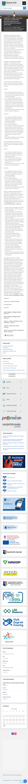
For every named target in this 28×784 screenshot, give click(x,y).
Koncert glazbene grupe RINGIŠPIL (14, 480)
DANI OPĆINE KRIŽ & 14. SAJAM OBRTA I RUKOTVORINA (13, 446)
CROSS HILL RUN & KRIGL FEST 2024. (10, 365)
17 (3, 720)
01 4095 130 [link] (5, 685)
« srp (4, 725)
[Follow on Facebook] (13, 734)
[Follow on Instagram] (15, 734)
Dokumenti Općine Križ (8, 346)
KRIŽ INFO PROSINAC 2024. (8, 363)
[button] (26, 14)
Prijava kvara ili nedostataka (9, 351)
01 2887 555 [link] (5, 694)
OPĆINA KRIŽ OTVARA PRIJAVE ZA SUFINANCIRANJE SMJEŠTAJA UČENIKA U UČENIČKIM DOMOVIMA (13, 440)
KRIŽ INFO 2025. (6, 361)
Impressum (22, 782)
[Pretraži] (24, 8)
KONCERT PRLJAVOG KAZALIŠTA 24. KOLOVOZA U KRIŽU (13, 370)
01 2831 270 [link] (5, 689)
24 (3, 721)
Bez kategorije (9, 27)
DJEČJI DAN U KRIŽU (11, 477)
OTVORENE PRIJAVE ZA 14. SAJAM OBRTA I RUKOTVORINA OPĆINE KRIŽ (15, 487)
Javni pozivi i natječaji (7, 349)
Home (5, 27)
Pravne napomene (7, 780)
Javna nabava (6, 347)
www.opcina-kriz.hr (10, 203)
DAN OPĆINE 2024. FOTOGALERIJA (9, 368)
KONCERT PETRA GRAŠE (12, 491)
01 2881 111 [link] (5, 699)
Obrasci (4, 353)
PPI (13, 780)
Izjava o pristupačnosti (20, 780)
